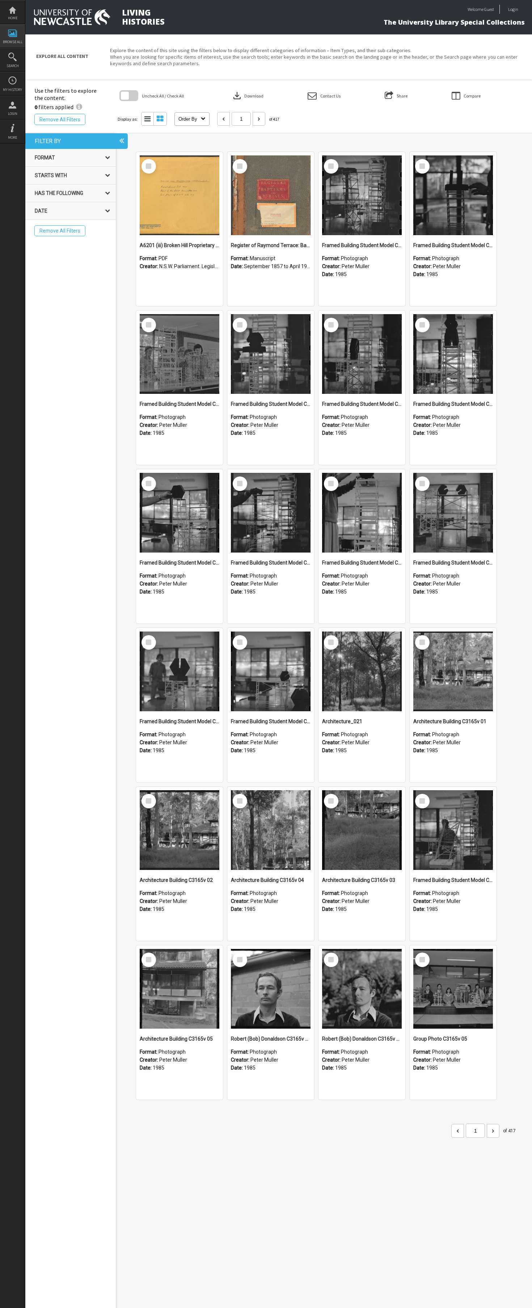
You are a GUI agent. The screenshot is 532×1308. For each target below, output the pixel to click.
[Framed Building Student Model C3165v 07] (179, 513)
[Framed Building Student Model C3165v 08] (453, 354)
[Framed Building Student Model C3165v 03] (179, 671)
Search (13, 65)
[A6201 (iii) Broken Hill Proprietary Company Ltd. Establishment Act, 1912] (179, 195)
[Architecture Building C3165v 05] (179, 989)
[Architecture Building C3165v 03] (362, 830)
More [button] (12, 137)
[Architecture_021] (362, 671)
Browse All (12, 41)
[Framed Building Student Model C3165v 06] (271, 513)
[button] (324, 95)
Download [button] (247, 95)
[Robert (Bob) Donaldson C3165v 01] (362, 989)
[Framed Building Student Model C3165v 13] (362, 195)
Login (12, 113)
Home (12, 18)
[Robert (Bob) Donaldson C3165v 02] (271, 989)
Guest (489, 9)
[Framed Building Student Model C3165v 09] (362, 354)
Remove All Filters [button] (59, 119)
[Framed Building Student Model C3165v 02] (271, 671)
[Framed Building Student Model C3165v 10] (271, 354)
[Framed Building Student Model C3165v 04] (453, 513)
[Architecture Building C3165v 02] (179, 830)
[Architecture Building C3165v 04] (271, 830)
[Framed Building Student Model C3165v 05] (362, 513)
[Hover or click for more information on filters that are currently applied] (79, 107)
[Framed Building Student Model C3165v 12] (453, 195)
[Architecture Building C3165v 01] (453, 671)
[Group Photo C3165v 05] (453, 989)
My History (12, 89)
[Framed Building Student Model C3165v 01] (453, 830)
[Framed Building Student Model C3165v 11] (179, 354)
